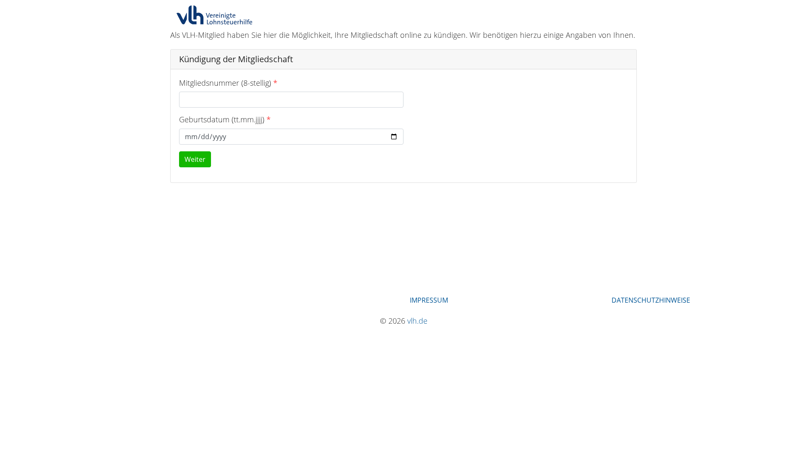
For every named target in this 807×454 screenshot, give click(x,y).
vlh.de (417, 321)
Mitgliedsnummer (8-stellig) (225, 83)
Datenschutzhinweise (651, 300)
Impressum (429, 300)
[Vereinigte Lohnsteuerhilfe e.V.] (214, 14)
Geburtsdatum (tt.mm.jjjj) (221, 119)
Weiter (195, 159)
